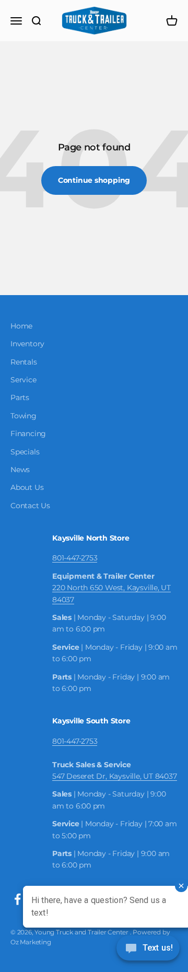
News (20, 469)
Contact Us (30, 505)
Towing (23, 415)
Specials (24, 451)
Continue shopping (94, 180)
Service (23, 379)
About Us (26, 487)
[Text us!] (148, 949)
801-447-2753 (74, 558)
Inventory (27, 343)
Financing (28, 433)
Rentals (23, 362)
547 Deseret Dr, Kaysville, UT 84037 (114, 776)
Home (21, 326)
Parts (19, 397)
